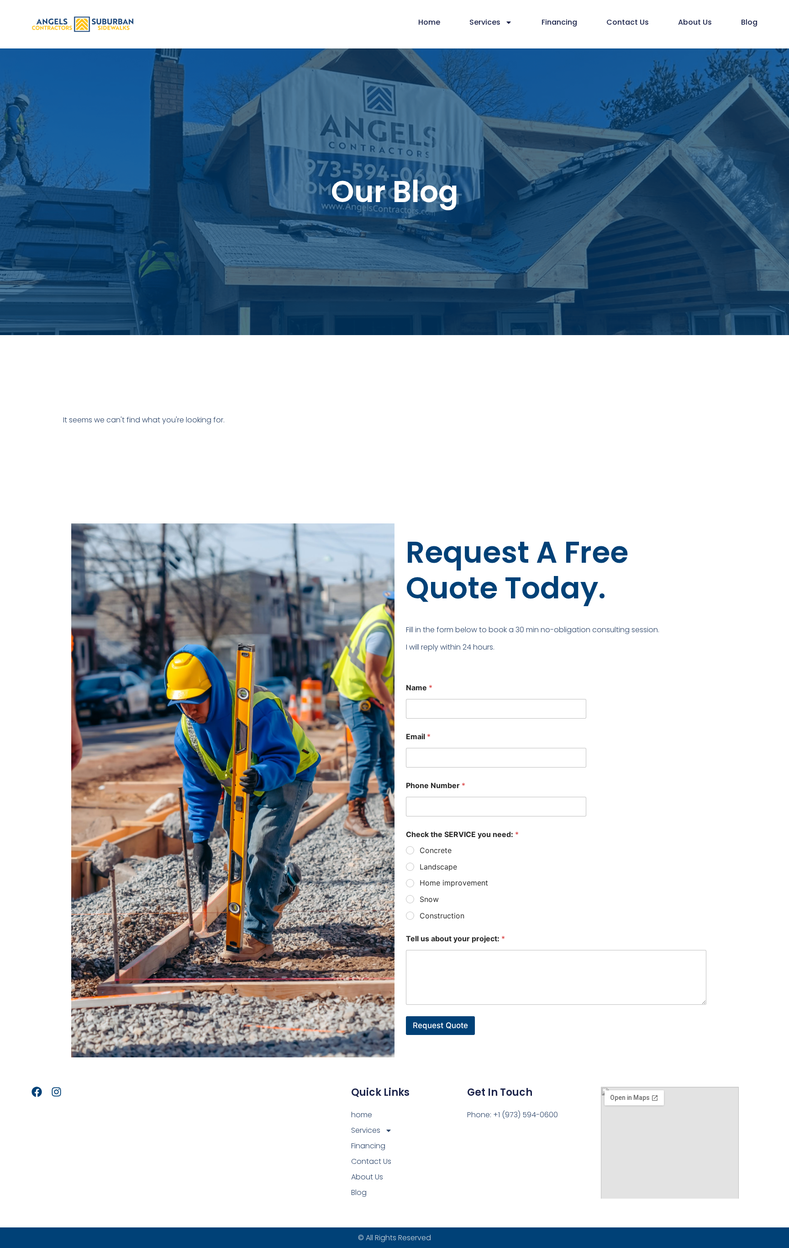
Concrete (436, 850)
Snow (429, 899)
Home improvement (454, 882)
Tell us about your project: (455, 938)
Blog (749, 22)
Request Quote (440, 1025)
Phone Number (435, 785)
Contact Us (627, 22)
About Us (695, 22)
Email (418, 736)
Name (419, 687)
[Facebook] (37, 1092)
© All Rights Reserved (394, 1237)
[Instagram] (56, 1092)
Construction (442, 915)
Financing (559, 22)
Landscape (438, 866)
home (429, 22)
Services (484, 22)
